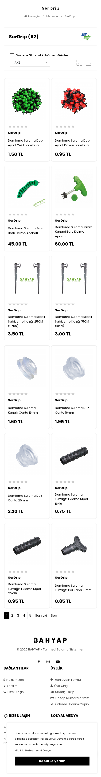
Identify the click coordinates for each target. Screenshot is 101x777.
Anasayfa (33, 16)
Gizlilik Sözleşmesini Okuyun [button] (33, 750)
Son (54, 615)
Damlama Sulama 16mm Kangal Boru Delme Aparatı (73, 231)
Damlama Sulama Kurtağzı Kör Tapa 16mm (73, 587)
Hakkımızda (15, 680)
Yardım (12, 686)
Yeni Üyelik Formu (67, 680)
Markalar (52, 16)
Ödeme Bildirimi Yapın (71, 704)
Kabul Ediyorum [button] (52, 761)
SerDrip (14, 133)
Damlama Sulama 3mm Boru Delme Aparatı (26, 230)
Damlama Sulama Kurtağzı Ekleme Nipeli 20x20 (25, 589)
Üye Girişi (61, 686)
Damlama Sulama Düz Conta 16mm (72, 410)
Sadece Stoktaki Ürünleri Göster (42, 55)
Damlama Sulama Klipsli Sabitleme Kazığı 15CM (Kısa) (73, 321)
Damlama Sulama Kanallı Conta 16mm (23, 410)
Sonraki (41, 615)
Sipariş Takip (64, 692)
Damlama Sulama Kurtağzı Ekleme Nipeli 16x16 (72, 499)
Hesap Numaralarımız (72, 698)
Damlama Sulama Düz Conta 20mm (25, 498)
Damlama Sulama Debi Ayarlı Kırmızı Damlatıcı (72, 142)
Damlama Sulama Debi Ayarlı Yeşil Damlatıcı (25, 142)
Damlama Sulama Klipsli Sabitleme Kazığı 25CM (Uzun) (26, 321)
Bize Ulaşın (15, 692)
